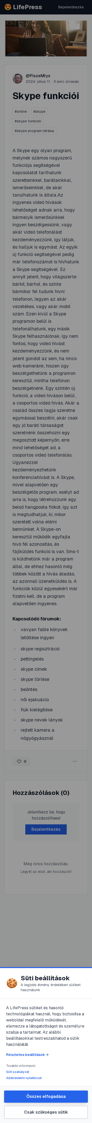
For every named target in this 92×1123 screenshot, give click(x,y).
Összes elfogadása (46, 1096)
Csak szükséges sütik (46, 1112)
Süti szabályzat (17, 1072)
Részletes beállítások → (27, 1055)
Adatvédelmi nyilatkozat (24, 1078)
